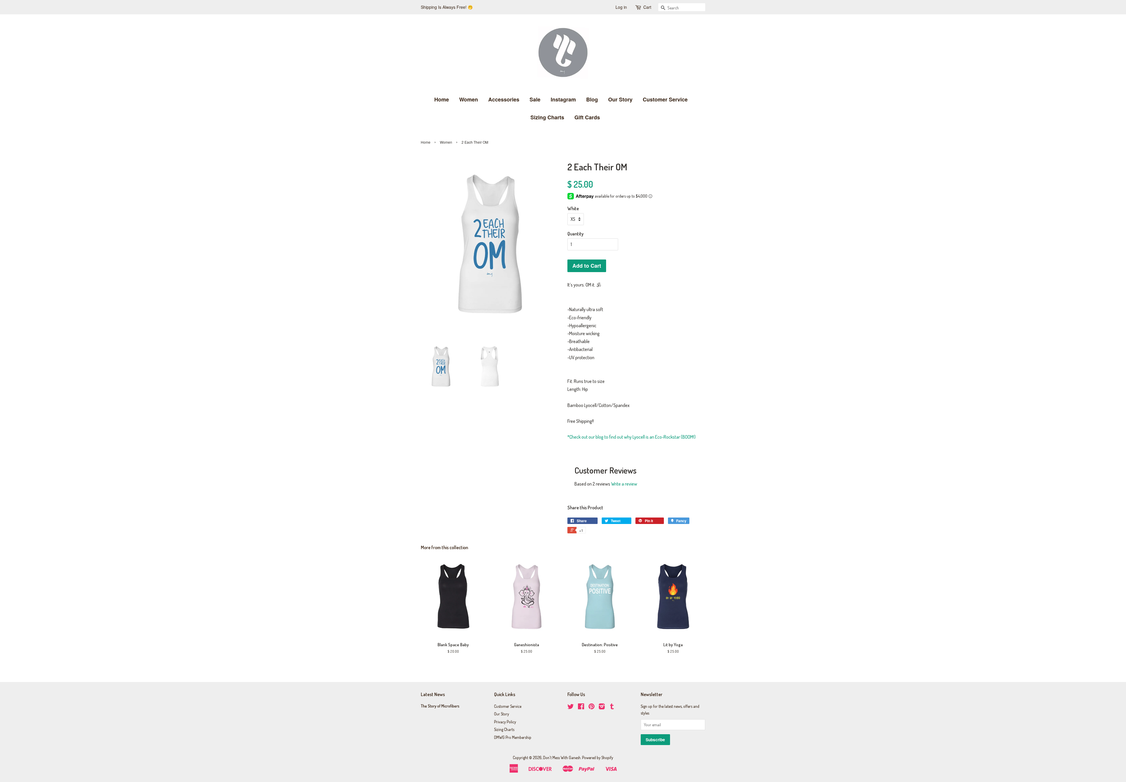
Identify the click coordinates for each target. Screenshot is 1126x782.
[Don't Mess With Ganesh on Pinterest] (591, 707)
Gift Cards (587, 117)
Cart (647, 7)
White (573, 208)
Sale (535, 99)
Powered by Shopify (597, 757)
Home (441, 99)
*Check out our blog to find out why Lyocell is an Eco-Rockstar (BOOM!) (631, 437)
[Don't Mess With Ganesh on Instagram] (601, 707)
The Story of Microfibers (440, 705)
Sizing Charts (547, 117)
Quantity (575, 234)
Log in (621, 7)
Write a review (624, 484)
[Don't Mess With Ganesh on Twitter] (570, 707)
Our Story (620, 99)
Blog (592, 99)
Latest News (433, 694)
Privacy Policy (505, 721)
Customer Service (665, 99)
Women (468, 99)
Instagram (563, 99)
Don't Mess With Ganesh (562, 757)
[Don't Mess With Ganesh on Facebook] (581, 707)
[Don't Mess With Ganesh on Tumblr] (612, 707)
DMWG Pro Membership (512, 737)
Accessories (503, 99)
